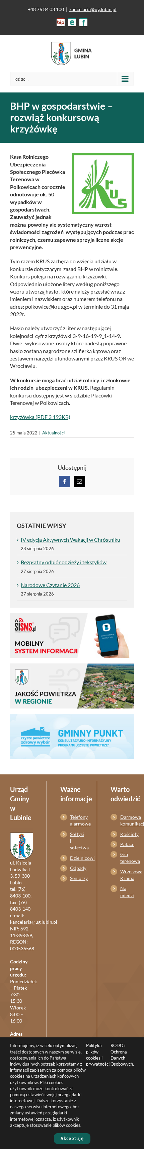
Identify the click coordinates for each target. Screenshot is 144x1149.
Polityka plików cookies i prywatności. (98, 1055)
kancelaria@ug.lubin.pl (93, 9)
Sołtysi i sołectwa (76, 841)
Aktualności (53, 432)
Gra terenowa (127, 857)
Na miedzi (127, 891)
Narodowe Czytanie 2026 (50, 585)
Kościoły (127, 834)
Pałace (127, 844)
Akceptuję (72, 1138)
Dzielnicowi (76, 858)
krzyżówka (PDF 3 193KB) (40, 417)
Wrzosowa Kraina (127, 875)
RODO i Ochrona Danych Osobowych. (122, 1055)
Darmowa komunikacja (127, 820)
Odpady (76, 868)
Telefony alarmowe (76, 820)
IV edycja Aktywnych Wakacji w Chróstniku (70, 539)
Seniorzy (76, 878)
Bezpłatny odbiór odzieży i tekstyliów (63, 562)
